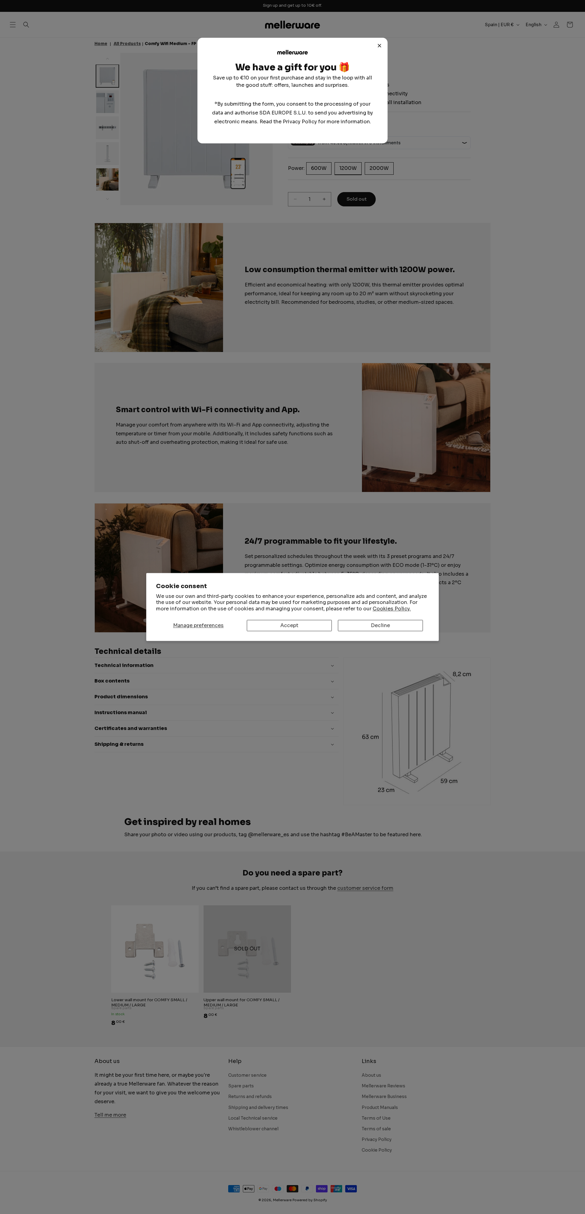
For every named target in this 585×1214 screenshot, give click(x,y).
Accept (289, 625)
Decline (380, 625)
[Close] (380, 45)
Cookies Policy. (392, 609)
